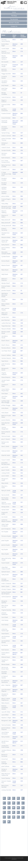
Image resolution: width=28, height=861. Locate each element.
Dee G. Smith (5, 446)
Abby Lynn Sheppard (4, 313)
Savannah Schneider (4, 121)
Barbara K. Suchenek (4, 755)
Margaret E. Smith (4, 479)
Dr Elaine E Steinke (4, 677)
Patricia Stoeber (6, 725)
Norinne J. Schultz (4, 154)
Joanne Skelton (5, 420)
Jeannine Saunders (4, 70)
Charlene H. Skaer (4, 385)
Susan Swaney (5, 778)
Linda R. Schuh (5, 147)
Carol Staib (4, 617)
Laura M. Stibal (5, 712)
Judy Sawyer (5, 85)
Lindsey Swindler (6, 790)
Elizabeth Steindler (4, 672)
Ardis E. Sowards (6, 583)
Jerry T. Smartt (5, 439)
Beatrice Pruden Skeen (6, 416)
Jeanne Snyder (5, 545)
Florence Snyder (6, 536)
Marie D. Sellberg (3, 211)
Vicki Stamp (4, 620)
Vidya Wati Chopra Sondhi (5, 568)
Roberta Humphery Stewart (4, 707)
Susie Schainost (6, 97)
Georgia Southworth (5, 579)
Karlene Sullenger (4, 762)
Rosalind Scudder (4, 179)
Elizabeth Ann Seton (5, 233)
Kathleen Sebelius (4, 188)
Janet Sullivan (5, 766)
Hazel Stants (5, 633)
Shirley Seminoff (6, 225)
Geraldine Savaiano (4, 81)
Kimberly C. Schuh (4, 143)
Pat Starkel (4, 645)
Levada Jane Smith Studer (5, 746)
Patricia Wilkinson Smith (6, 503)
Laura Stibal (4, 715)
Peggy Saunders (6, 73)
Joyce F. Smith (5, 470)
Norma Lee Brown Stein (5, 668)
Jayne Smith (4, 467)
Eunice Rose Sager (5, 44)
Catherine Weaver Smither (6, 520)
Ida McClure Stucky (5, 742)
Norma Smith (5, 495)
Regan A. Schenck (4, 101)
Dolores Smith (5, 451)
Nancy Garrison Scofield (6, 165)
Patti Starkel (5, 650)
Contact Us (14, 26)
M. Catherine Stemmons (5, 681)
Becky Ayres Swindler (4, 786)
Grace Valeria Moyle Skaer (5, 389)
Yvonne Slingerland (4, 428)
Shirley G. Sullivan (4, 770)
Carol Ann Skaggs (4, 397)
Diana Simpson (5, 377)
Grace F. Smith (5, 460)
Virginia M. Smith (4, 513)
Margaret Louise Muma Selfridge (6, 207)
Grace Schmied (5, 118)
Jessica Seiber (5, 196)
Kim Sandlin (4, 62)
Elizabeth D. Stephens (4, 694)
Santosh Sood (5, 572)
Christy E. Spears (6, 589)
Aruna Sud (4, 759)
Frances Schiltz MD (5, 105)
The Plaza (14, 16)
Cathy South (5, 574)
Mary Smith (4, 483)
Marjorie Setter (5, 237)
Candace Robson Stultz (6, 751)
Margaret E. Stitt (6, 720)
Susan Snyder (5, 563)
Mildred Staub (5, 657)
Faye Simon (4, 361)
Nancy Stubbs (5, 737)
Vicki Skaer (4, 393)
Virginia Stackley (6, 610)
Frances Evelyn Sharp (5, 287)
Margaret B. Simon (4, 369)
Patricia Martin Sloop (5, 432)
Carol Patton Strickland (5, 733)
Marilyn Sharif (5, 283)
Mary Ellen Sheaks (4, 300)
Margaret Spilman (4, 601)
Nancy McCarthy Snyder (6, 559)
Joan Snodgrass (6, 529)
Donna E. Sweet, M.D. (6, 781)
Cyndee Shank (5, 256)
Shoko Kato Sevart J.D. (4, 241)
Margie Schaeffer (4, 93)
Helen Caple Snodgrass (4, 525)
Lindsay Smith (5, 473)
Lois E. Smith (5, 476)
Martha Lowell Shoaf (5, 332)
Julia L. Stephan (5, 685)
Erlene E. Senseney (4, 229)
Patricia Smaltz (5, 436)
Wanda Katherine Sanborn (4, 57)
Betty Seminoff (5, 220)
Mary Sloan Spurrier (4, 606)
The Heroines (14, 19)
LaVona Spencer (6, 596)
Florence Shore (5, 348)
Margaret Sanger (4, 65)
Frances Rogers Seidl (6, 200)
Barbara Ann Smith (5, 442)
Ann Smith (4, 517)
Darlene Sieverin (6, 358)
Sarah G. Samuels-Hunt (5, 52)
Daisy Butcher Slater (5, 423)
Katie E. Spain (5, 586)
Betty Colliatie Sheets (5, 304)
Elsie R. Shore (5, 340)
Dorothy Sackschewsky (5, 40)
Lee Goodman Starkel (5, 637)
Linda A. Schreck (6, 136)
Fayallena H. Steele (4, 660)
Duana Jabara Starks (5, 653)
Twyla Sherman (5, 326)
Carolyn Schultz (6, 150)
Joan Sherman (5, 320)
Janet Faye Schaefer (4, 89)
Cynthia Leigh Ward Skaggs (5, 401)
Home (14, 12)
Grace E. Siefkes (6, 355)
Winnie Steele (5, 664)
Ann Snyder (4, 532)
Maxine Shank (5, 265)
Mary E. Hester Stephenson (5, 699)
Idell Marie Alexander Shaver (4, 295)
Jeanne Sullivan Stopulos (5, 728)
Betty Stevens (5, 703)
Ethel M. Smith (5, 455)
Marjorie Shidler (6, 329)
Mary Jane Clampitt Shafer (6, 252)
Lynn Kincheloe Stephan (5, 690)
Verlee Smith (5, 509)
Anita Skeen (4, 408)
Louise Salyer (5, 48)
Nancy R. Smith (5, 490)
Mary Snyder (5, 554)
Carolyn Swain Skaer (5, 381)
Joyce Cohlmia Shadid (5, 248)
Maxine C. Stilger (6, 718)
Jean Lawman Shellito (5, 309)
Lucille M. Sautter (4, 77)
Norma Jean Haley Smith (4, 498)
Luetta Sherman (6, 323)
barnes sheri (5, 317)
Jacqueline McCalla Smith (5, 463)
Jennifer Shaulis (6, 290)
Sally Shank (4, 274)
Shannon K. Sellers (4, 216)
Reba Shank (4, 270)
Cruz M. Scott (5, 169)
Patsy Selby (4, 203)
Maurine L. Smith (4, 486)
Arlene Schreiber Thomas (6, 139)
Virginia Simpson (4, 373)
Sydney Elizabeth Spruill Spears (6, 593)
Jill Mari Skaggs (5, 405)
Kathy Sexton (5, 245)
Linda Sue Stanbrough (5, 630)
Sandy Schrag (5, 133)
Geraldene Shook (4, 337)
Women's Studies (14, 23)
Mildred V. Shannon (4, 279)
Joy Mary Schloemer (4, 109)
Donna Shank (5, 261)
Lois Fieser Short (6, 351)
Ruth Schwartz (5, 158)
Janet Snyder (5, 540)
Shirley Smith (5, 507)
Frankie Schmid (5, 113)
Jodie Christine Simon (5, 364)
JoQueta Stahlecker (4, 613)
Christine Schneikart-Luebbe (4, 128)
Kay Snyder (4, 549)
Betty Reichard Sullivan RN (5, 774)
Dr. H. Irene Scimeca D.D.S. (5, 161)
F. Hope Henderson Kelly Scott (6, 174)
